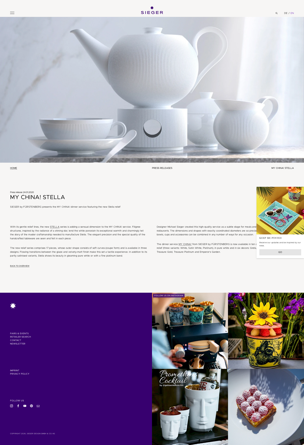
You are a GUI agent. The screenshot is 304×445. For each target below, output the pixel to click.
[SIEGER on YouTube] (24, 406)
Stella (54, 227)
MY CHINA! (185, 244)
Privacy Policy (19, 374)
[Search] (277, 13)
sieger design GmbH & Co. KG (41, 434)
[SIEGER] (152, 10)
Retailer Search (20, 337)
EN (292, 13)
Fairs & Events (19, 334)
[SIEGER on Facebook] (18, 406)
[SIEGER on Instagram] (11, 406)
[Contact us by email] (38, 406)
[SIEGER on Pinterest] (31, 406)
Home (13, 168)
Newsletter (17, 344)
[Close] (298, 192)
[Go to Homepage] (76, 306)
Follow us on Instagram (168, 296)
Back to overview (19, 266)
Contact (15, 340)
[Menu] (12, 12)
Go (280, 252)
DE (285, 13)
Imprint (14, 371)
